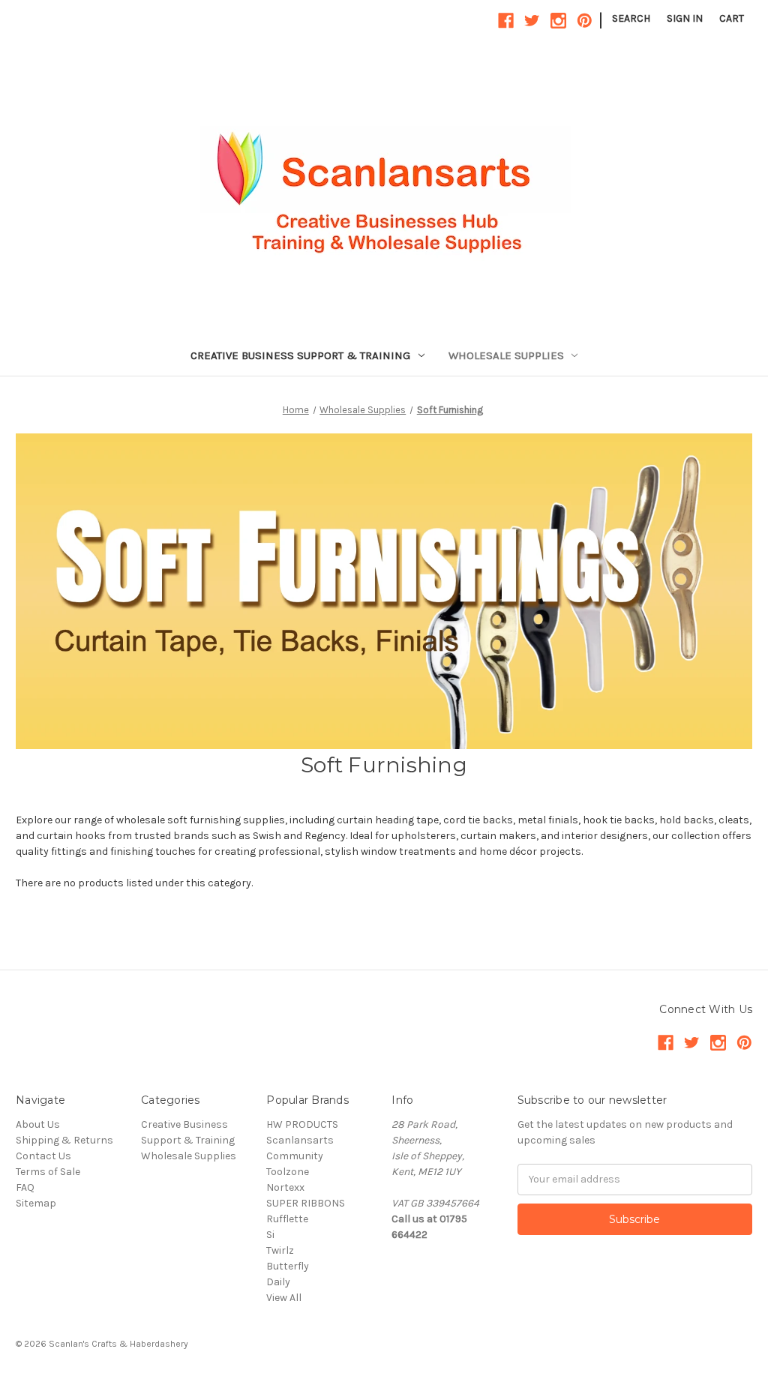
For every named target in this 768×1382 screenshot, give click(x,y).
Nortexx (285, 1187)
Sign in (685, 18)
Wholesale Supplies (506, 355)
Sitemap (36, 1203)
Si (270, 1234)
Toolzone (287, 1171)
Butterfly (287, 1266)
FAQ (25, 1187)
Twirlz (280, 1250)
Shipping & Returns (64, 1140)
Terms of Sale (48, 1171)
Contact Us (43, 1156)
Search (631, 18)
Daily (278, 1282)
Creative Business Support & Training (300, 355)
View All (284, 1297)
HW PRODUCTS (302, 1124)
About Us (38, 1124)
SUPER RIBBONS (305, 1203)
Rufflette (287, 1219)
